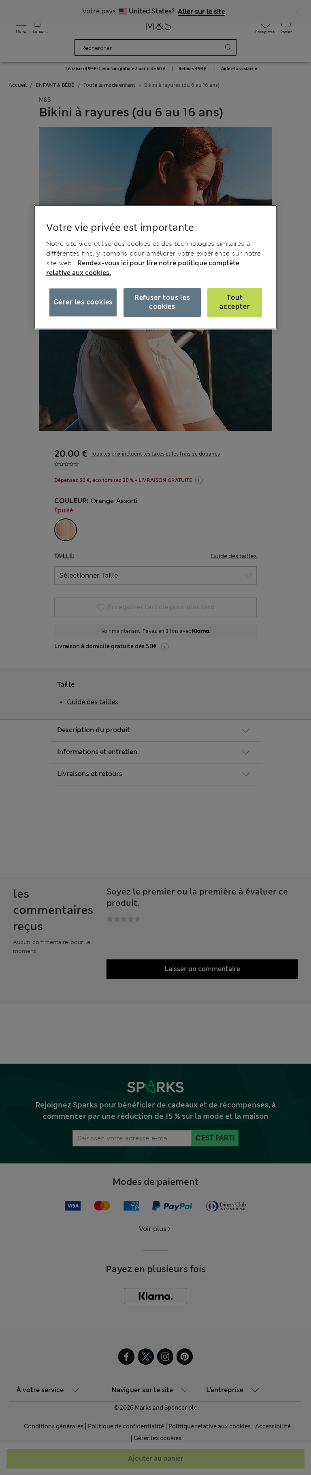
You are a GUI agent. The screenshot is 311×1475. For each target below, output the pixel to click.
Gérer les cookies (83, 302)
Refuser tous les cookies (162, 302)
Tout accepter (234, 302)
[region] (155, 267)
